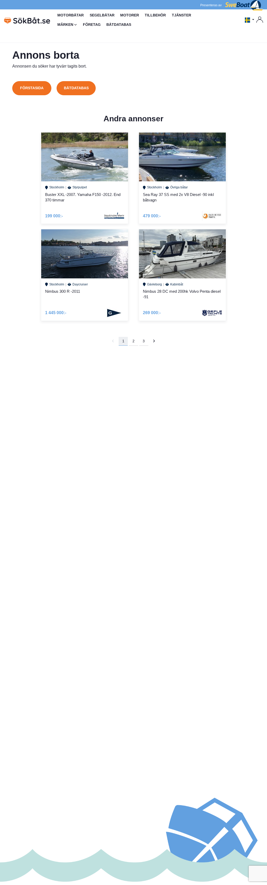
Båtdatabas (76, 88)
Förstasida (32, 88)
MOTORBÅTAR (70, 15)
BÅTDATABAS (118, 24)
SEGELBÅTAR (102, 15)
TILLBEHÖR (155, 15)
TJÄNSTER (181, 15)
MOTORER (129, 15)
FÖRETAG (92, 24)
